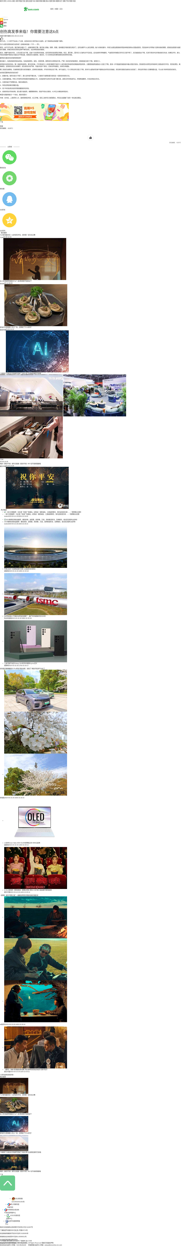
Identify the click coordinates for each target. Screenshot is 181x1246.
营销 (40, 1)
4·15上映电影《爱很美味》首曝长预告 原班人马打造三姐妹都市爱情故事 (28, 890)
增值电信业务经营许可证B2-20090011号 (13, 1236)
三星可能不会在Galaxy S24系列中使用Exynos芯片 (20, 663)
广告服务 (22, 1241)
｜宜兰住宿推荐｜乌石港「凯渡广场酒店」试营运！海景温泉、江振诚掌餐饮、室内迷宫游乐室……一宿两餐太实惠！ (42, 514)
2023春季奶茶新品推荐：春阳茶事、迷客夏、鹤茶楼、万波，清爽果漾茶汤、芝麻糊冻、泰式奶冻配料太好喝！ (40, 522)
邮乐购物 (10, 1241)
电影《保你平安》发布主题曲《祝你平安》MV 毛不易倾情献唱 (20, 463)
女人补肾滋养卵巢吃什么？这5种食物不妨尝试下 (16, 281)
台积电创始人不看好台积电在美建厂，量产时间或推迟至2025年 (25, 616)
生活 (33, 1)
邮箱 (44, 1)
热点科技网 (8, 618)
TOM (1, 237)
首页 (1, 1)
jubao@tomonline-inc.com (53, 1245)
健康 (57, 1)
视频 (50, 1)
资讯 (4, 1)
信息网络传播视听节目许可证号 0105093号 (14, 1233)
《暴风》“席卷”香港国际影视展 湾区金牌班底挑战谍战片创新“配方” (26, 1069)
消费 (64, 1)
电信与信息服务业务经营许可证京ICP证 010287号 (16, 1227)
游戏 (27, 1)
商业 (47, 1)
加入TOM (29, 1241)
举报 (1, 126)
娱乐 (13, 1)
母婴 (37, 1)
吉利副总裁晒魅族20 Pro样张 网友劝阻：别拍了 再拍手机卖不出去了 (22, 668)
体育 (17, 1)
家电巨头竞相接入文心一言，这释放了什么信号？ (16, 327)
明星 (20, 1)
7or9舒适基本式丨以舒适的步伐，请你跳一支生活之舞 (17, 235)
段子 (60, 1)
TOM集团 (3, 1241)
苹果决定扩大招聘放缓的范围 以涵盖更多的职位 (19, 569)
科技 (74, 1)
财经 (54, 1)
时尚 (23, 1)
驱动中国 (3, 330)
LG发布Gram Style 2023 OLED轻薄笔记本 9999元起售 (22, 843)
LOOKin (9, 1)
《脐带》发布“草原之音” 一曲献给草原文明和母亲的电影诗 (19, 895)
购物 (70, 1)
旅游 (30, 1)
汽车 (67, 1)
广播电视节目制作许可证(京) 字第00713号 (14, 1230)
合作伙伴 (16, 1241)
